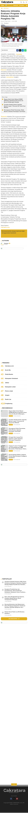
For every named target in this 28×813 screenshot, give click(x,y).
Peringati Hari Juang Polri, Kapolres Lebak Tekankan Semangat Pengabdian (16, 439)
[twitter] (20, 50)
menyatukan (10, 77)
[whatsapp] (25, 50)
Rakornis (3, 70)
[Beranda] (2, 8)
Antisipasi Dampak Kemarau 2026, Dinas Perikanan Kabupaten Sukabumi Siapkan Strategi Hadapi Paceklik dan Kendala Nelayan (15, 584)
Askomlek (19, 54)
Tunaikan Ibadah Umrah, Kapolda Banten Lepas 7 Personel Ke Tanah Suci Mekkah (15, 106)
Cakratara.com (5, 227)
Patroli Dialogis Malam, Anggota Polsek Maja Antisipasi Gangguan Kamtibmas (18, 456)
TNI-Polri (6, 8)
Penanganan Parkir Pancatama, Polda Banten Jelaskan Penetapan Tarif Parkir (14, 110)
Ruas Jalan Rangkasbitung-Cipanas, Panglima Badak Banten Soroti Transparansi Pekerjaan (14, 598)
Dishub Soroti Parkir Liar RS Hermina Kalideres (14, 612)
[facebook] (17, 50)
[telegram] (23, 50)
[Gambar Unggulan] (14, 41)
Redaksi (6, 23)
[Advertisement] (14, 750)
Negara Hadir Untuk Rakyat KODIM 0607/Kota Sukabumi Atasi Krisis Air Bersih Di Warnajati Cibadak (13, 101)
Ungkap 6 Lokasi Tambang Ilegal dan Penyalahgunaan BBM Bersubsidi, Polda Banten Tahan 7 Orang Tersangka (18, 448)
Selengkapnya (13, 618)
